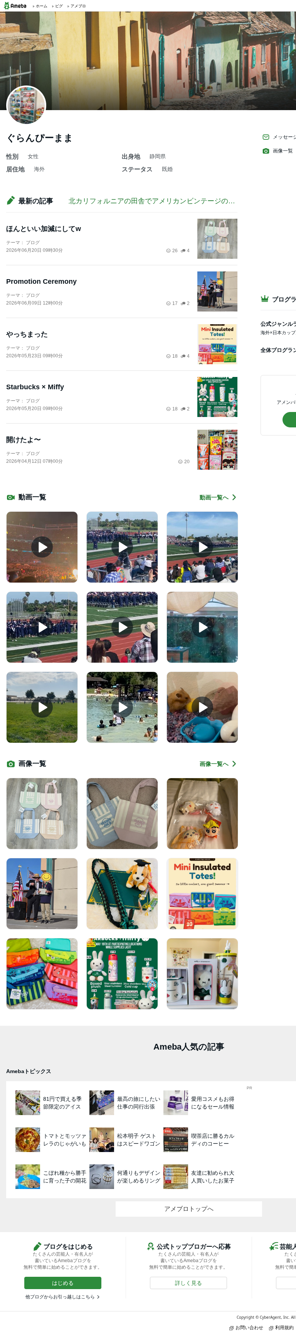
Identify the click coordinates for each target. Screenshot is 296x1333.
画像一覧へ (214, 763)
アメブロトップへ (189, 1209)
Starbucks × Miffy (35, 387)
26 (175, 250)
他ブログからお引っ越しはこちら (60, 1297)
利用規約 (284, 1327)
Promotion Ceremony (41, 281)
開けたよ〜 (23, 440)
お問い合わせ (249, 1327)
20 (187, 461)
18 (175, 356)
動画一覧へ (214, 497)
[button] (62, 1283)
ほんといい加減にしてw (43, 229)
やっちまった (27, 334)
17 (175, 303)
